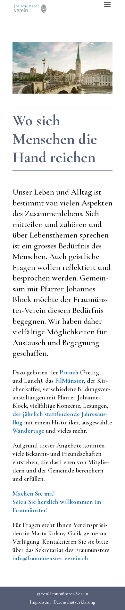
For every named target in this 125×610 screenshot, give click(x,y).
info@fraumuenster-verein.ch (50, 558)
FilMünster (69, 381)
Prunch (69, 372)
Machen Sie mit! (34, 493)
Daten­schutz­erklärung (74, 602)
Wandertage (28, 431)
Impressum (40, 602)
